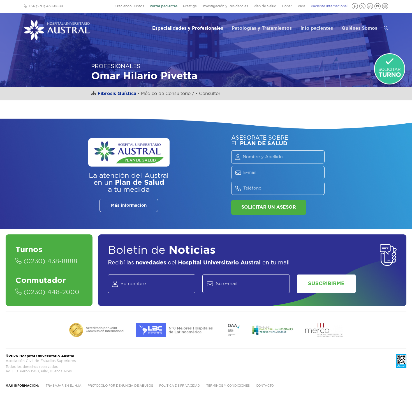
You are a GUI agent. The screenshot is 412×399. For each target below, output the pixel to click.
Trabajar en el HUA (64, 385)
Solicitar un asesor (268, 207)
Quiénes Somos (359, 28)
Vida (301, 6)
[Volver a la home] (57, 37)
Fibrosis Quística (117, 93)
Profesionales (115, 66)
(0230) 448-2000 (50, 292)
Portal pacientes (163, 6)
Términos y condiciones (228, 385)
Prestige (190, 6)
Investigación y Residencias (225, 6)
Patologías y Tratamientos (262, 28)
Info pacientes (316, 28)
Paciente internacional (329, 6)
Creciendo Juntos (129, 6)
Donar (287, 6)
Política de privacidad (179, 385)
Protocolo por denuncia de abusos (120, 385)
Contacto (265, 385)
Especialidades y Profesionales (187, 28)
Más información (129, 205)
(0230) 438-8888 (49, 261)
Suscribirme (326, 283)
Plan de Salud (265, 6)
